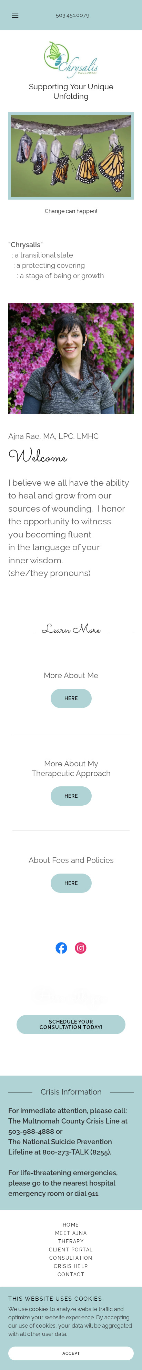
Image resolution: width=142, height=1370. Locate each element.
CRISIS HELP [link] (71, 1266)
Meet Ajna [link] (71, 1233)
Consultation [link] (71, 1258)
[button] (15, 15)
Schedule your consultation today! (71, 1024)
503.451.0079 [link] (72, 15)
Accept (71, 1353)
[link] (71, 60)
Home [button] (71, 1225)
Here (71, 698)
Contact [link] (71, 1274)
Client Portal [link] (71, 1249)
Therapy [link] (71, 1241)
